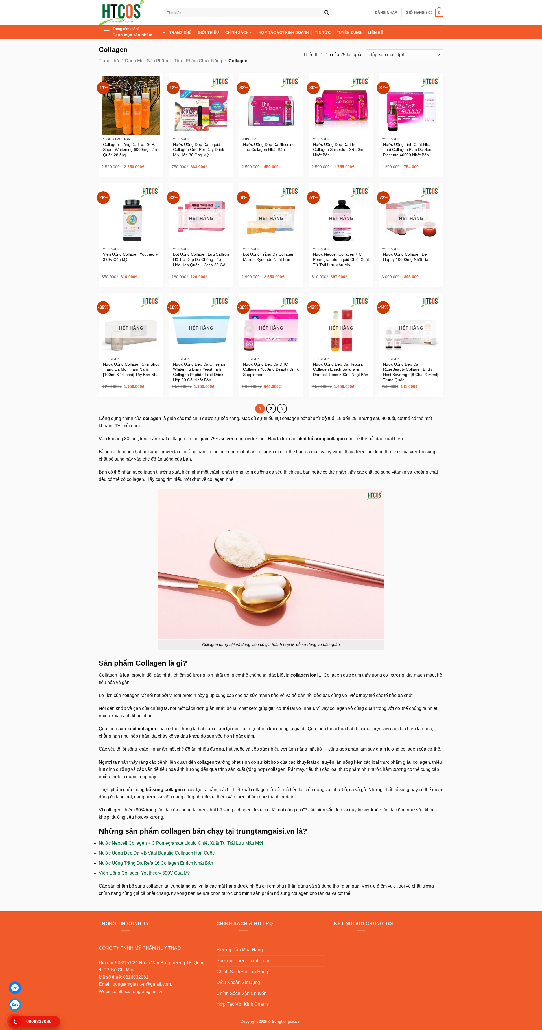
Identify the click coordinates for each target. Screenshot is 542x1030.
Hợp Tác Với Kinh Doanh (284, 32)
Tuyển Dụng (349, 32)
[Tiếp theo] (282, 408)
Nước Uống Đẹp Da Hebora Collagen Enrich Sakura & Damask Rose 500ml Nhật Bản (340, 369)
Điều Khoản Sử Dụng (238, 982)
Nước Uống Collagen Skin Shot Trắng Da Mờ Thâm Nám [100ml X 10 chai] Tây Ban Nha (131, 369)
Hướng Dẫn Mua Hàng (240, 949)
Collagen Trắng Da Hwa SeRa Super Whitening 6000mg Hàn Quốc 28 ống (130, 149)
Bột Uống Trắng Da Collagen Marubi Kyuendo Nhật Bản (268, 257)
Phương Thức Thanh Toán (243, 960)
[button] (386, 12)
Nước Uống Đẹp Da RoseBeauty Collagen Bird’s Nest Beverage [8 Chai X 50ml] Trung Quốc (410, 372)
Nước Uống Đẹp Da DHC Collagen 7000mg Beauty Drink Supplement (271, 369)
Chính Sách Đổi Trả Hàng (242, 971)
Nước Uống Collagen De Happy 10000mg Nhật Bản (406, 257)
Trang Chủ (180, 32)
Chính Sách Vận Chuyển (241, 993)
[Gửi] (326, 12)
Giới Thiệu (208, 32)
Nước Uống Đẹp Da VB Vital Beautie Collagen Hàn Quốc (157, 853)
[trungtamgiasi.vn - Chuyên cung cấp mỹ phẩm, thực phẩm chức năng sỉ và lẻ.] (127, 12)
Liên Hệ (375, 32)
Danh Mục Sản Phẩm (146, 60)
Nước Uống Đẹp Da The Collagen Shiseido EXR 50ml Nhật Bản (338, 149)
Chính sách (237, 32)
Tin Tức (323, 32)
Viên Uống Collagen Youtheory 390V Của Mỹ (130, 257)
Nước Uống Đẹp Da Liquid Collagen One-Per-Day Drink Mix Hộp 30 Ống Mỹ (198, 149)
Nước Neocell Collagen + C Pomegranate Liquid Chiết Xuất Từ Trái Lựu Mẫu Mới (341, 259)
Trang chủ (109, 60)
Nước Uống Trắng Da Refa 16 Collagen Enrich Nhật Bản (156, 863)
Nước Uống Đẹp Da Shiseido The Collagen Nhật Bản (269, 147)
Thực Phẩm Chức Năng (198, 60)
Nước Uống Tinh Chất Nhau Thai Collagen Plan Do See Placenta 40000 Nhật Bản (408, 149)
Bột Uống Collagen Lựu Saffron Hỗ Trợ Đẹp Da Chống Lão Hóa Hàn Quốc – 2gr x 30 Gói (201, 259)
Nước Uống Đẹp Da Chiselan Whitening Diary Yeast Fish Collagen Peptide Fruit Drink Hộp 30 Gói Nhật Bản (199, 372)
